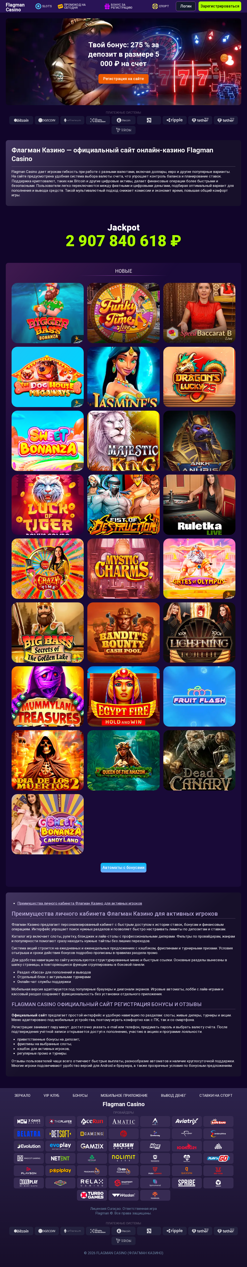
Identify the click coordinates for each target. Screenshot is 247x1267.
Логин (186, 6)
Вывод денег (173, 1095)
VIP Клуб (51, 1095)
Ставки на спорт (216, 1095)
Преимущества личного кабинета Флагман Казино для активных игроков (79, 903)
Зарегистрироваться (219, 6)
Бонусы (80, 1095)
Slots (47, 6)
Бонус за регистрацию (121, 6)
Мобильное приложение (124, 1095)
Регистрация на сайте (123, 78)
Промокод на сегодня (75, 6)
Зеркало (22, 1095)
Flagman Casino (15, 6)
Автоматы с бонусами (123, 867)
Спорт (164, 6)
